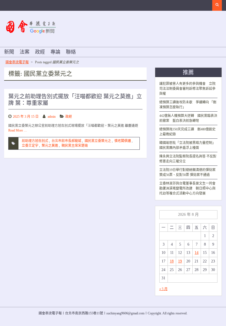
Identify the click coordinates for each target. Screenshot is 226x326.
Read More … (17, 130)
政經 (40, 52)
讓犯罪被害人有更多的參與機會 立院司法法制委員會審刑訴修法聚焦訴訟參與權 (187, 89)
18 (172, 261)
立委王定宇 (30, 146)
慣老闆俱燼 (122, 141)
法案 (24, 52)
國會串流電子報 (17, 62)
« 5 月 (163, 289)
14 (196, 253)
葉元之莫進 (50, 146)
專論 (55, 52)
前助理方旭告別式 (35, 141)
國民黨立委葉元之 (98, 141)
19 (180, 261)
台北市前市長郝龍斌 (66, 141)
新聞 (9, 52)
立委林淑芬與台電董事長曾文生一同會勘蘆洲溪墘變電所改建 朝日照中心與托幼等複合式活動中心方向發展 (187, 188)
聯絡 (71, 52)
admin (52, 117)
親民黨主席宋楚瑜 (74, 146)
